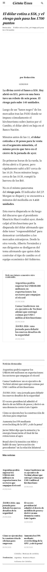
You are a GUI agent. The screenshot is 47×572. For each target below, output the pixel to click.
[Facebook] (13, 36)
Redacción (29, 77)
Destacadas (7, 28)
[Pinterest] (25, 36)
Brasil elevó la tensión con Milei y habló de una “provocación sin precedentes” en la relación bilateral (22, 444)
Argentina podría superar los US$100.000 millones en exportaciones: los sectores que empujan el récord (28, 290)
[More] (43, 36)
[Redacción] (16, 77)
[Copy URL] (37, 36)
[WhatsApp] (31, 36)
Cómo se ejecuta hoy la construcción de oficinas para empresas (13, 539)
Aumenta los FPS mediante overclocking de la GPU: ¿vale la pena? (33, 539)
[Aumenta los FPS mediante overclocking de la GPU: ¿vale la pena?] (34, 529)
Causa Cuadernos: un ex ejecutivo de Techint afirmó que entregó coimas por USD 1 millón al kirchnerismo (28, 311)
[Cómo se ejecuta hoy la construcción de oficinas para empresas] (13, 529)
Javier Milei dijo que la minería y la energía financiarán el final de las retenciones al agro (21, 433)
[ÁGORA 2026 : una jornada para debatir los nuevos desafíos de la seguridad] (9, 327)
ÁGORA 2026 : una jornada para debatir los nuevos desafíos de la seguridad (28, 330)
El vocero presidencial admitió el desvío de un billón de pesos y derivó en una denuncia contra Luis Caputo (34, 510)
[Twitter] (19, 36)
